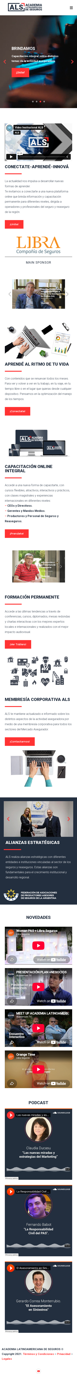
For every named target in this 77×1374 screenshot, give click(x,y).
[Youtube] (38, 1371)
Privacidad (63, 1354)
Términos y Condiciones (38, 1354)
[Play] (38, 294)
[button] (10, 294)
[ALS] (25, 6)
